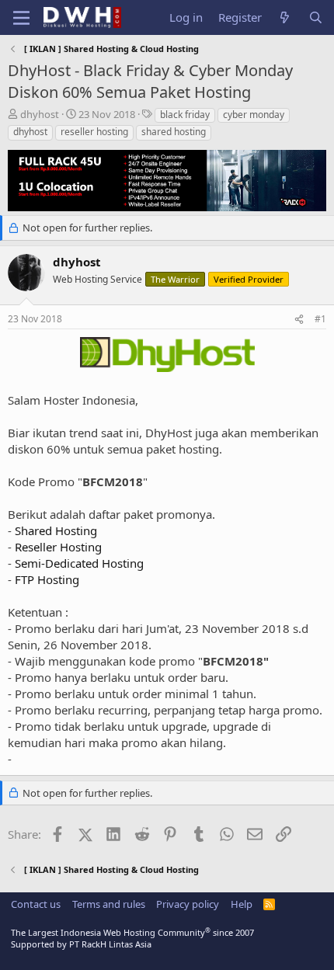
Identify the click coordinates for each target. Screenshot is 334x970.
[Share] (299, 320)
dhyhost (30, 131)
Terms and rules (108, 904)
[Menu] (21, 17)
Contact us (36, 904)
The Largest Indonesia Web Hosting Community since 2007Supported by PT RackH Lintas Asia (132, 938)
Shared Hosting (56, 530)
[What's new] (285, 17)
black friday (185, 114)
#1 (320, 318)
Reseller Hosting (58, 547)
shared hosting (173, 131)
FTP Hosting (47, 579)
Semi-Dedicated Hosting (79, 563)
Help (241, 904)
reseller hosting (94, 131)
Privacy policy (187, 904)
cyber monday (253, 114)
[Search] (316, 17)
